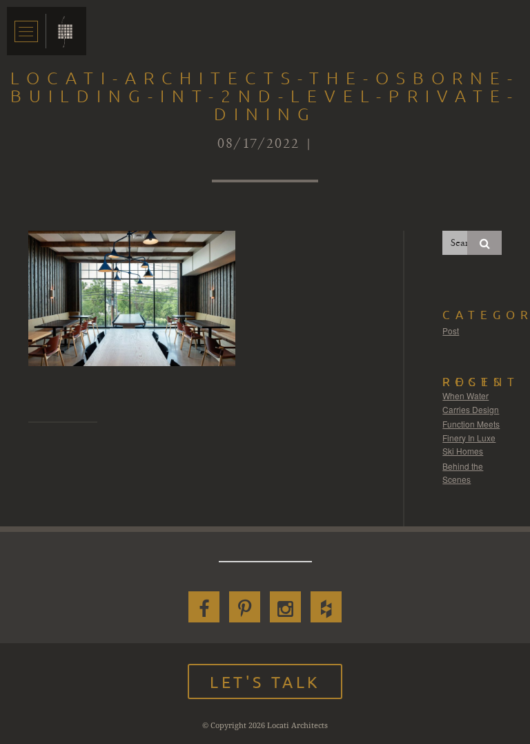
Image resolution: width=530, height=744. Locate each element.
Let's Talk (265, 681)
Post (450, 330)
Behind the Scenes (462, 473)
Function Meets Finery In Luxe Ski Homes (471, 437)
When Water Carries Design (470, 402)
